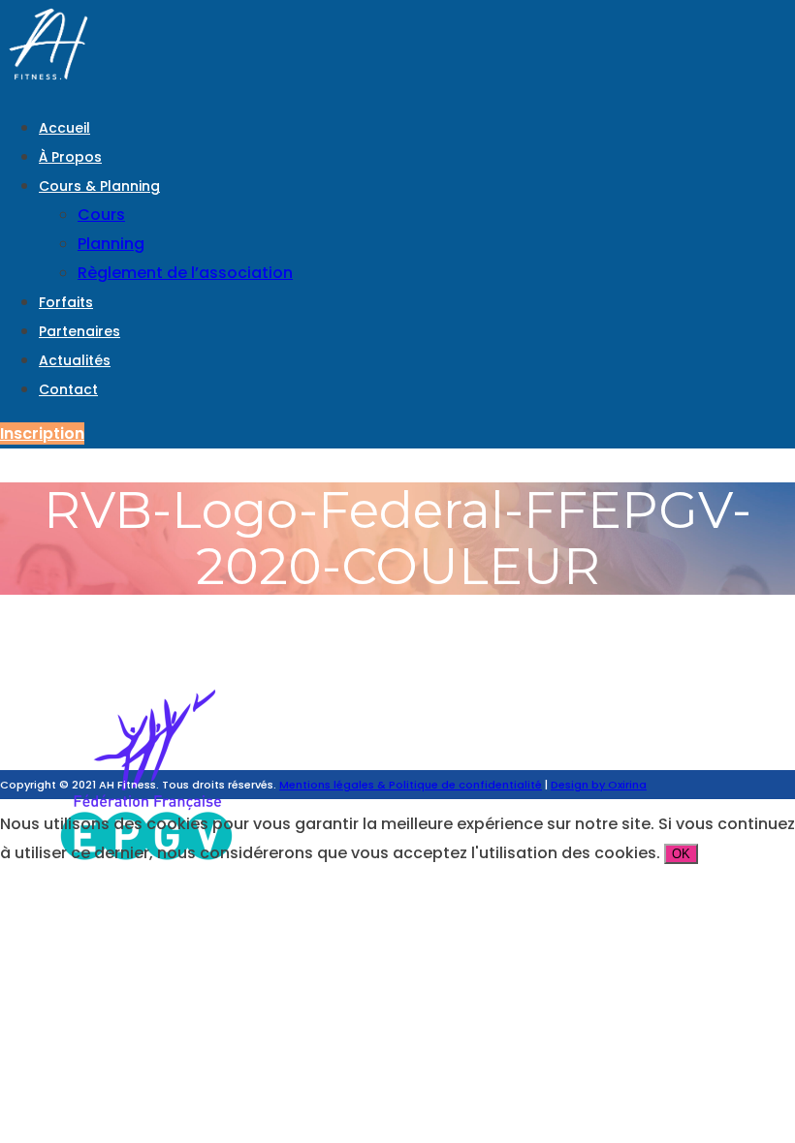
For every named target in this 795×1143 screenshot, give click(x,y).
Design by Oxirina (599, 784)
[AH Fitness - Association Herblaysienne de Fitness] (48, 83)
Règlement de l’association (185, 273)
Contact (68, 389)
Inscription (42, 433)
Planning (111, 243)
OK (681, 854)
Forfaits (66, 302)
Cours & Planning (99, 186)
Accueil (64, 128)
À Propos (70, 157)
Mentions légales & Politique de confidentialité (410, 784)
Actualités (75, 360)
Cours (101, 214)
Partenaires (79, 331)
